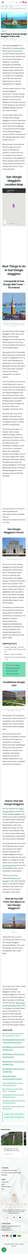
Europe (11, 6)
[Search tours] (16, 2)
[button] (3, 2)
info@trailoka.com (7, 1230)
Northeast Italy (19, 48)
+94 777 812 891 (6, 1228)
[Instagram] (14, 1217)
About (3, 1184)
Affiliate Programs (6, 1186)
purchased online (9, 865)
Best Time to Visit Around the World (11, 1173)
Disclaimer (4, 1175)
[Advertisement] (14, 246)
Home (2, 6)
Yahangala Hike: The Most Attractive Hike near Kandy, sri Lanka (11, 1149)
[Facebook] (8, 1217)
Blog (3, 1189)
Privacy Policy (5, 1182)
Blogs (6, 6)
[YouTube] (20, 1217)
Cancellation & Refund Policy (9, 1170)
